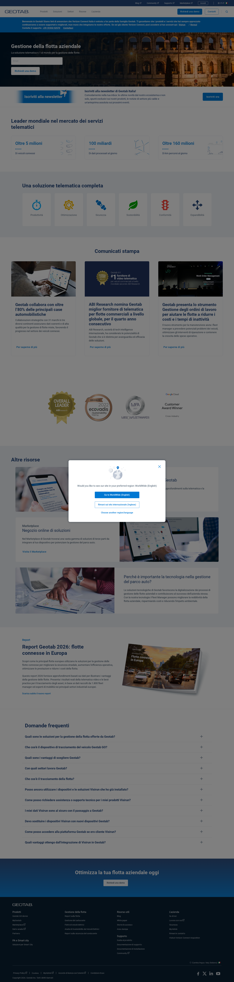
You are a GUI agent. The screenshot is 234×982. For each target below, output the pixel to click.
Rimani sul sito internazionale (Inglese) (117, 504)
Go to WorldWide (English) (117, 495)
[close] (159, 466)
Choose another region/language (117, 512)
